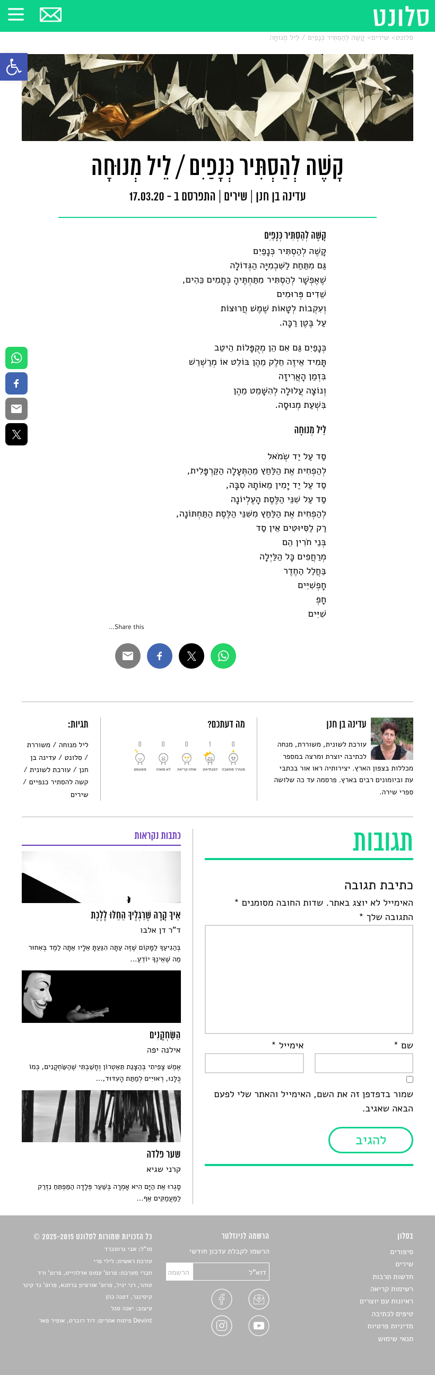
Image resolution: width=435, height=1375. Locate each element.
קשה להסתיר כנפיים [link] (59, 782)
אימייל (287, 1045)
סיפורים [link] (401, 1252)
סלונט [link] (404, 37)
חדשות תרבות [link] (392, 1277)
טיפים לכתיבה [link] (392, 1314)
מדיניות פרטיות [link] (390, 1326)
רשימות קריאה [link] (391, 1289)
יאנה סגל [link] (122, 1308)
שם (403, 1045)
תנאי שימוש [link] (395, 1339)
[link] (14, 67)
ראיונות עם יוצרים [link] (386, 1301)
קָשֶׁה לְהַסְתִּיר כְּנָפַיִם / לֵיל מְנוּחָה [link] (316, 37)
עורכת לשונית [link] (50, 770)
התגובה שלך (386, 917)
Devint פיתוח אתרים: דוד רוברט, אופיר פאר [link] (95, 1321)
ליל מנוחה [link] (74, 745)
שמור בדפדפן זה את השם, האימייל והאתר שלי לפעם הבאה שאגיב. (313, 1101)
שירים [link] (380, 37)
